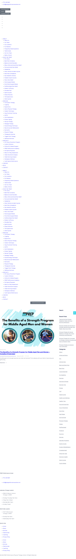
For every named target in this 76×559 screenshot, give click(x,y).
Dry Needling (62, 375)
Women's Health (63, 457)
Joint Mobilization (9, 117)
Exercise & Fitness (63, 381)
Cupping (7, 104)
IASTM (6, 115)
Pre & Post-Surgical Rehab (11, 84)
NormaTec (7, 130)
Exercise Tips (3, 349)
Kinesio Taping (8, 119)
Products (61, 430)
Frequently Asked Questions (12, 48)
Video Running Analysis (10, 157)
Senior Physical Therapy (11, 109)
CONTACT (5, 167)
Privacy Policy (6, 537)
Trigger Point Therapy (10, 136)
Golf (60, 391)
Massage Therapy (9, 123)
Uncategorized (63, 450)
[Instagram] (7, 486)
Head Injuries (62, 394)
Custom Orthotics (9, 144)
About (60, 352)
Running (61, 434)
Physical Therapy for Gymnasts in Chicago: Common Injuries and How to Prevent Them (67, 340)
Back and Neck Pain (64, 365)
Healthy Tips (62, 401)
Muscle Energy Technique (11, 125)
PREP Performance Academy (12, 148)
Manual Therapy (9, 121)
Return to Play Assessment (11, 152)
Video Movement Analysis (11, 154)
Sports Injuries (8, 92)
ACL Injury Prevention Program (12, 142)
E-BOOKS (5, 163)
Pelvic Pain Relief (9, 80)
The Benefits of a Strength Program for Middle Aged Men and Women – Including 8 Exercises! (25, 353)
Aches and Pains (63, 355)
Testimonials (8, 51)
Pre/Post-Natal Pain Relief (11, 86)
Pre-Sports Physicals (10, 150)
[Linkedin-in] (16, 486)
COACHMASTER (63, 371)
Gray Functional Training (11, 113)
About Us (7, 40)
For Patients (8, 46)
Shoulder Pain (8, 90)
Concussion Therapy (10, 102)
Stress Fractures (8, 94)
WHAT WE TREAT (7, 57)
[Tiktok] (10, 486)
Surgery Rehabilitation (64, 447)
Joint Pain (61, 411)
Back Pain (61, 368)
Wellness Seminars (9, 138)
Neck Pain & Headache (10, 73)
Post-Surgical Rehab (10, 82)
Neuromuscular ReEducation (12, 128)
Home (4, 526)
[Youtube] (13, 486)
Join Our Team (8, 53)
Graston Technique (9, 111)
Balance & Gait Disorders (11, 63)
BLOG (4, 165)
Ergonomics (8, 106)
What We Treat (63, 453)
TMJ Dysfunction (9, 96)
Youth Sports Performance (11, 161)
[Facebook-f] (1, 486)
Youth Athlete (62, 463)
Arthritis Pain (62, 362)
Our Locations (8, 44)
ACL (60, 358)
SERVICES (5, 101)
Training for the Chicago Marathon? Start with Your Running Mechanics (65, 321)
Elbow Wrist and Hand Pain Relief (13, 65)
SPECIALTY (6, 140)
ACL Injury (7, 58)
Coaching (5, 534)
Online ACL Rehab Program (11, 146)
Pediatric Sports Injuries (10, 77)
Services (61, 437)
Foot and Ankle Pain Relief (11, 67)
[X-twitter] (4, 486)
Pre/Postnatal (62, 427)
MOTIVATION (62, 417)
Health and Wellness (64, 398)
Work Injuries (8, 99)
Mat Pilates (62, 414)
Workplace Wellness (10, 159)
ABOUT (5, 38)
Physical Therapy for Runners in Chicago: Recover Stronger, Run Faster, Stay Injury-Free (67, 327)
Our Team (7, 42)
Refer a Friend (8, 55)
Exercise (61, 378)
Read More (2, 362)
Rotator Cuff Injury (9, 88)
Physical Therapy (9, 132)
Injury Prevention (63, 407)
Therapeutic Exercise (10, 134)
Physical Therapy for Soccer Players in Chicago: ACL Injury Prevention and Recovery (66, 334)
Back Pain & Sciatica (10, 61)
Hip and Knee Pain (64, 404)
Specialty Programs (64, 440)
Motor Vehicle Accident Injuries (12, 71)
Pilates (61, 424)
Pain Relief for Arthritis (10, 75)
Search (61, 310)
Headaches (7, 69)
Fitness (61, 388)
